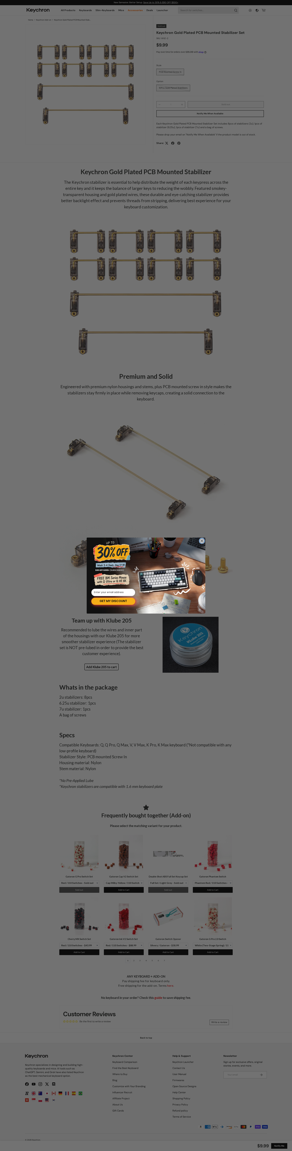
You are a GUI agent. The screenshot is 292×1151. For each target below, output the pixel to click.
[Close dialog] (202, 541)
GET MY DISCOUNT (113, 601)
